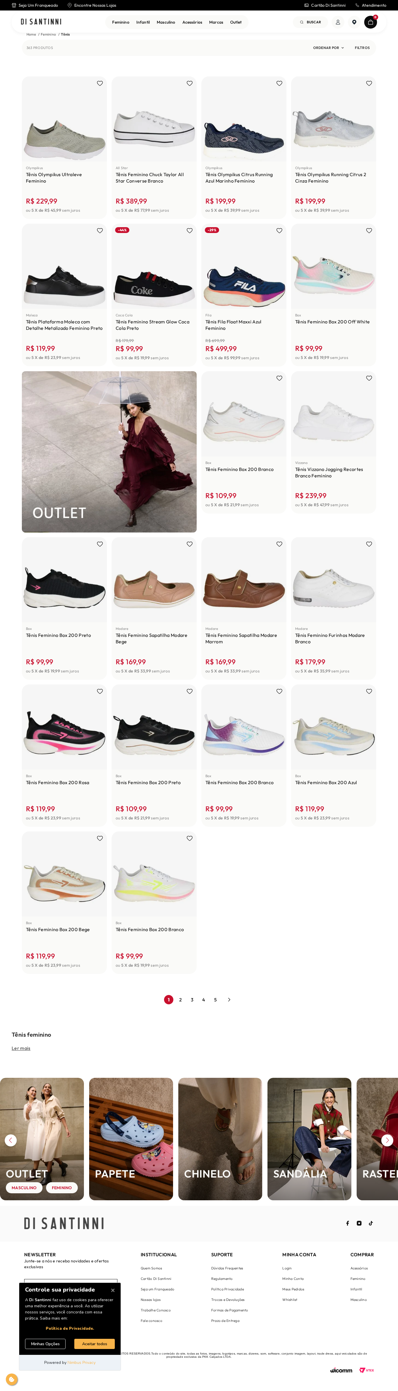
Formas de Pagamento (229, 1310)
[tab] (1, 1204)
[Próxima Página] (229, 999)
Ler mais (21, 1048)
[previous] (10, 1142)
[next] (387, 1142)
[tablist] (199, 1203)
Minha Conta (293, 1278)
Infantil (143, 22)
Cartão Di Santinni (328, 5)
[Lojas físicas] (354, 22)
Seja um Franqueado (157, 1289)
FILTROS (362, 47)
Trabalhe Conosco (156, 1310)
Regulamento (222, 1278)
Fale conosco (151, 1320)
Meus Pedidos (293, 1289)
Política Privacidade (227, 1289)
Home (31, 34)
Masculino (166, 22)
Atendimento (374, 5)
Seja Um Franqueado (38, 5)
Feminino (120, 22)
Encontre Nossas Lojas (95, 5)
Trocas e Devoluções (228, 1299)
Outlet (236, 22)
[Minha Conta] (338, 22)
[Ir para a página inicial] (41, 22)
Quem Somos (151, 1268)
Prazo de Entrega (225, 1320)
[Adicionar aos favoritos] (100, 83)
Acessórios (192, 22)
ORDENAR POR (326, 47)
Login (287, 1268)
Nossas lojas (151, 1299)
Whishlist (289, 1299)
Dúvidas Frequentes (227, 1268)
